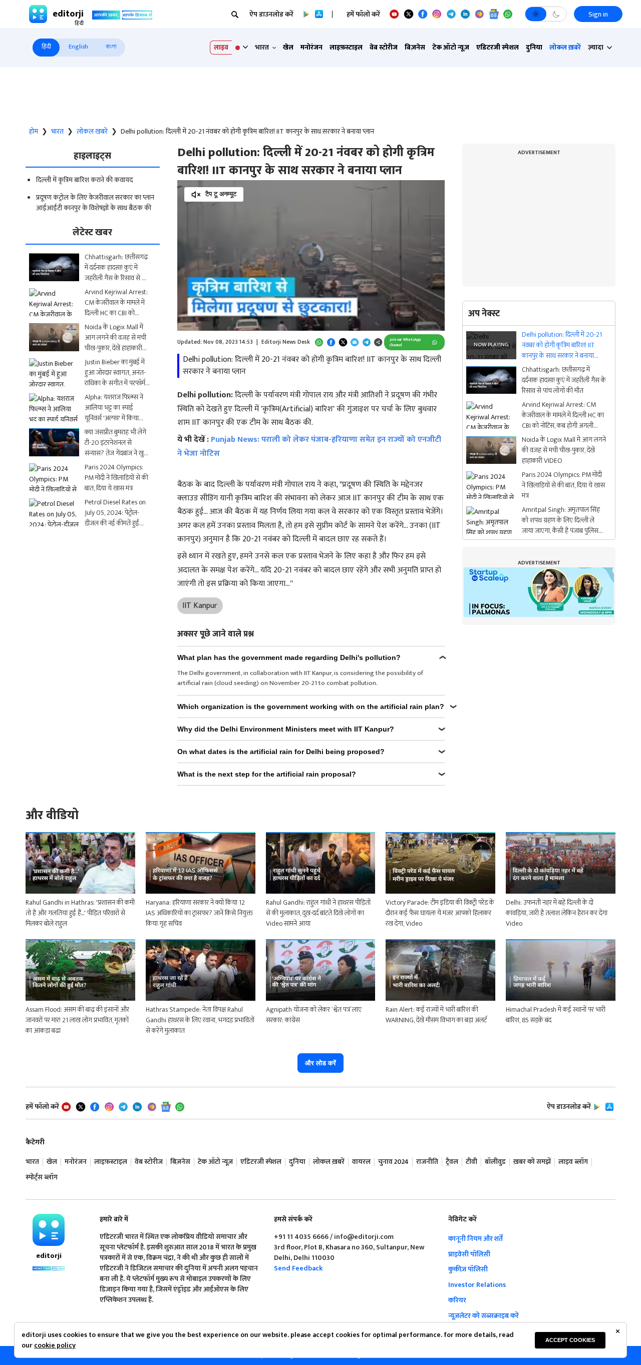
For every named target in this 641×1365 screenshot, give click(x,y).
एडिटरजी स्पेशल (497, 47)
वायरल (361, 1162)
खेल (288, 47)
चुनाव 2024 (393, 1162)
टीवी (471, 1162)
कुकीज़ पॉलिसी (468, 1269)
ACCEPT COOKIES (570, 1340)
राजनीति (427, 1162)
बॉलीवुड (495, 1162)
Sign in (598, 14)
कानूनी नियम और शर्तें (475, 1238)
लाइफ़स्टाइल (346, 47)
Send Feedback (298, 1268)
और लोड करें (320, 1063)
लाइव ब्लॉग (573, 1162)
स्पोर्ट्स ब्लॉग (42, 1177)
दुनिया (534, 47)
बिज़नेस (415, 47)
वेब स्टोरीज (384, 47)
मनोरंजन (311, 47)
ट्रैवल (452, 1162)
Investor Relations (477, 1284)
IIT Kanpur (199, 605)
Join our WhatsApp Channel (405, 342)
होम (33, 131)
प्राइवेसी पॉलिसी (469, 1254)
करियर (457, 1300)
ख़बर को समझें (532, 1162)
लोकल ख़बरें (565, 47)
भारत (57, 131)
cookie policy (55, 1345)
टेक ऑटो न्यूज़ (450, 47)
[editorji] (49, 1230)
